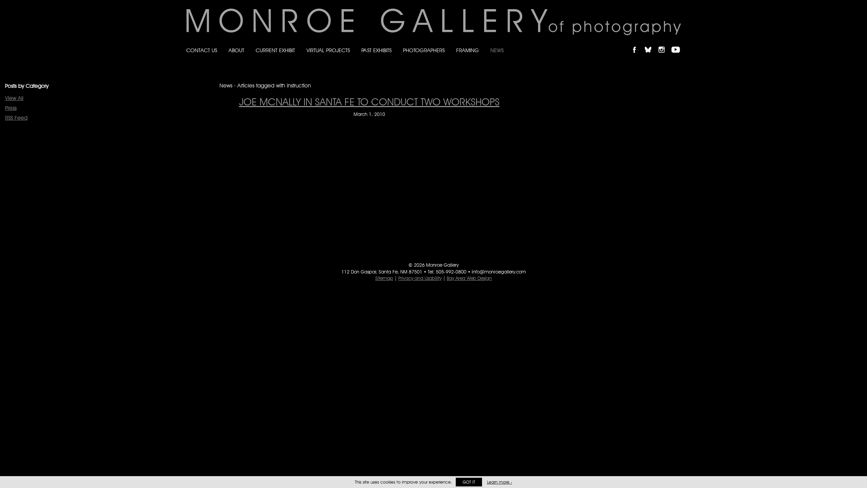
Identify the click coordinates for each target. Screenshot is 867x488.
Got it (469, 482)
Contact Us (201, 50)
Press (11, 108)
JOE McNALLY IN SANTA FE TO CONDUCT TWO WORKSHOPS (369, 102)
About (236, 50)
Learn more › (499, 482)
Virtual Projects (328, 50)
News (497, 50)
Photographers (424, 50)
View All (14, 98)
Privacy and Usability (420, 278)
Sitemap (384, 278)
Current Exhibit (275, 50)
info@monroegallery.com (499, 271)
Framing (467, 50)
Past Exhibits (376, 50)
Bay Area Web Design (469, 278)
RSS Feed (16, 118)
